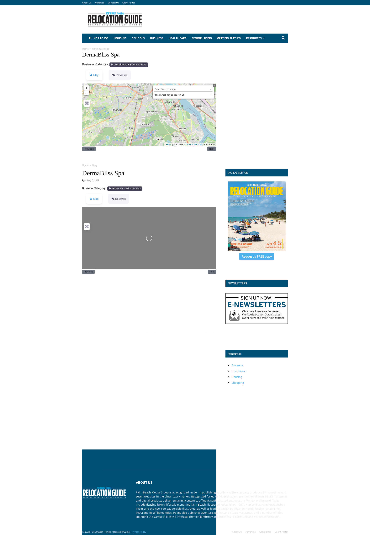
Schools (138, 38)
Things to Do (98, 38)
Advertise (99, 2)
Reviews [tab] (121, 75)
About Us (86, 2)
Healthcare (177, 38)
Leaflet (168, 144)
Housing (120, 38)
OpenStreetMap (194, 144)
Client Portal (128, 2)
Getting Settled (229, 38)
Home (85, 48)
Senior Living (202, 38)
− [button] (87, 93)
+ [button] (87, 88)
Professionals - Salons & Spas (128, 64)
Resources (254, 38)
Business (156, 38)
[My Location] (183, 94)
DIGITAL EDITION (238, 172)
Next (211, 148)
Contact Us (113, 2)
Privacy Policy (139, 531)
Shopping (238, 382)
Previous (89, 148)
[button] (283, 38)
